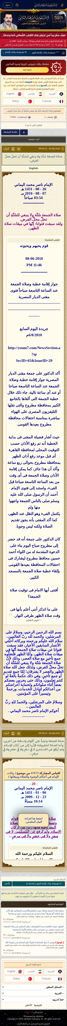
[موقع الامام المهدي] (46, 5)
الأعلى (7, 884)
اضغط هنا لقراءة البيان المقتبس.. (34, 820)
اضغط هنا (27, 70)
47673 (35, 773)
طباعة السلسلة (10, 132)
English (33, 168)
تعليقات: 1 (48, 117)
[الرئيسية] (62, 5)
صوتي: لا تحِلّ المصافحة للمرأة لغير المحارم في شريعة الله (30, 942)
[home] (62, 53)
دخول (7, 5)
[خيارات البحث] (17, 5)
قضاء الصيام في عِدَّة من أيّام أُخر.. (49, 893)
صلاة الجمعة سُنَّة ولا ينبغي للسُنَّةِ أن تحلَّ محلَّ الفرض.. (29, 111)
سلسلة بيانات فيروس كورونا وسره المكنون (27, 64)
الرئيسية (38, 1005)
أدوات (6, 149)
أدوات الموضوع (34, 139)
